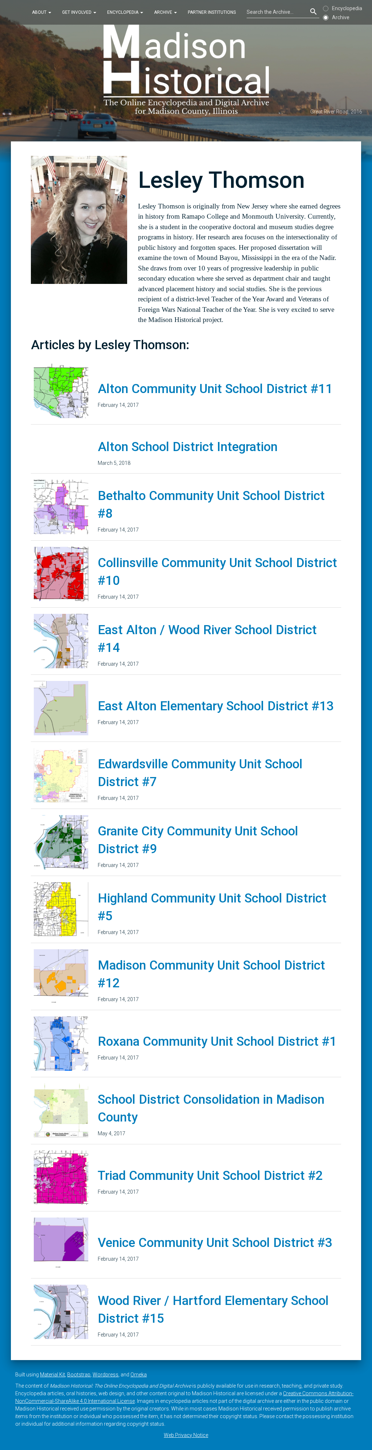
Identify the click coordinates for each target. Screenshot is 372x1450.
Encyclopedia (123, 12)
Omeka (138, 1374)
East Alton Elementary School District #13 (216, 706)
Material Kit (52, 1374)
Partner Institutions (212, 12)
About (40, 12)
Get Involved (77, 12)
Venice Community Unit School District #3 (215, 1242)
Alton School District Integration (188, 446)
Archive (163, 12)
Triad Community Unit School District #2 (210, 1175)
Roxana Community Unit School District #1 (217, 1041)
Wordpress (105, 1374)
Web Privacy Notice (186, 1435)
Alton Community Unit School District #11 (215, 388)
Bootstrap (78, 1374)
